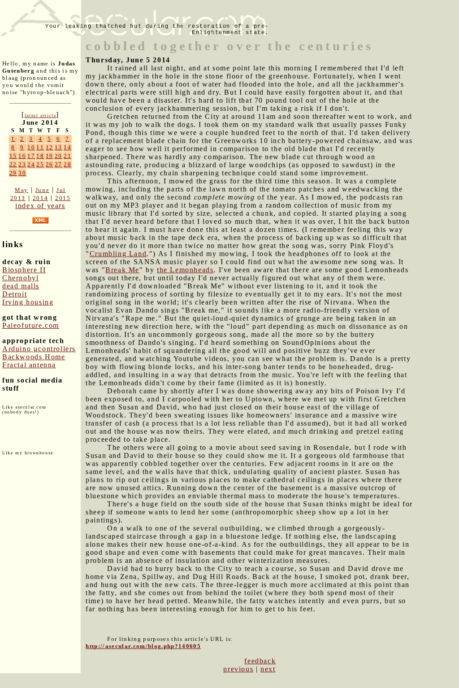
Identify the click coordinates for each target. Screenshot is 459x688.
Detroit (14, 294)
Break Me (122, 270)
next (267, 669)
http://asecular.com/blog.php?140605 (143, 646)
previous (238, 669)
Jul (61, 190)
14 (67, 147)
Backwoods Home (33, 357)
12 (49, 147)
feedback (260, 661)
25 (40, 164)
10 (31, 147)
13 (58, 147)
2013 (18, 198)
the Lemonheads (185, 270)
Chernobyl (20, 278)
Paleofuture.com (30, 325)
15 (13, 155)
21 (67, 155)
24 (31, 164)
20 (58, 155)
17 (31, 155)
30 (22, 173)
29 (13, 173)
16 (22, 155)
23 (22, 164)
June (42, 190)
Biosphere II (24, 270)
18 (40, 155)
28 (67, 164)
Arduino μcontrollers (39, 349)
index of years (40, 205)
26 (49, 164)
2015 (62, 198)
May (21, 190)
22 (13, 164)
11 (40, 147)
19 (49, 155)
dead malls (20, 286)
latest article (40, 115)
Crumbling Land (118, 253)
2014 (40, 198)
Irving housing (27, 302)
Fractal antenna (29, 365)
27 (58, 164)
